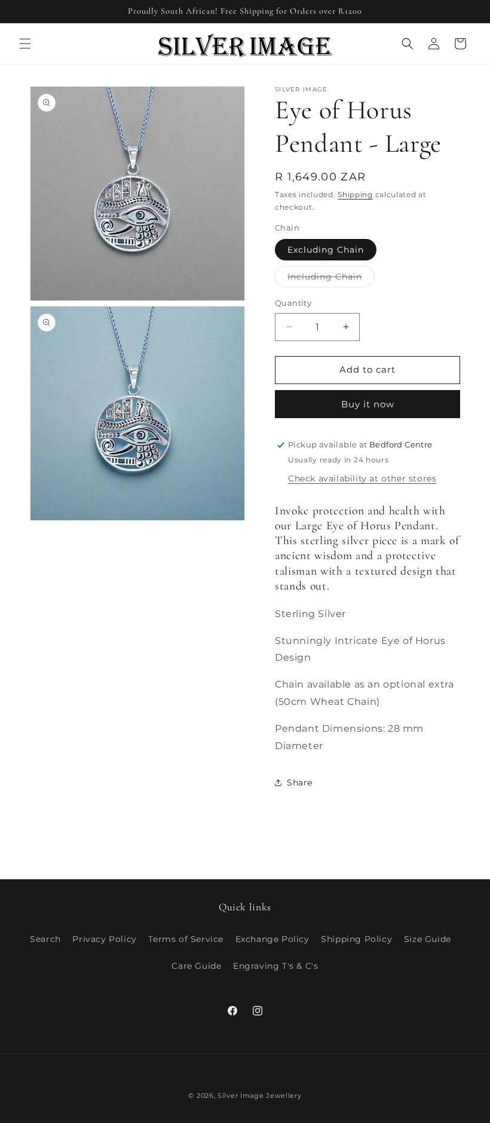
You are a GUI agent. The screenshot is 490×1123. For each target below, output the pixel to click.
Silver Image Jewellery (259, 1095)
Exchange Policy (272, 939)
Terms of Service (185, 939)
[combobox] (367, 549)
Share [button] (300, 782)
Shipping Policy (356, 939)
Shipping (355, 194)
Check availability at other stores (362, 478)
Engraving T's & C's (275, 966)
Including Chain (331, 279)
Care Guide (196, 966)
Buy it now (367, 404)
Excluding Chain (325, 249)
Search (45, 939)
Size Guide (427, 939)
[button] (25, 43)
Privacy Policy (104, 939)
